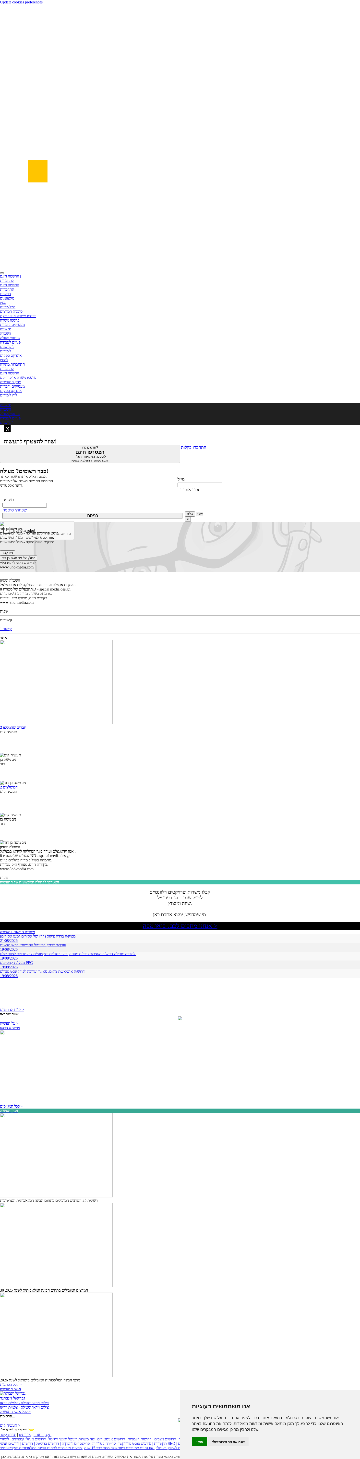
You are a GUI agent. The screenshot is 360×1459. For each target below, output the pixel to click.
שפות (4, 611)
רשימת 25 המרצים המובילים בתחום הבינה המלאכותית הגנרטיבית (49, 1200)
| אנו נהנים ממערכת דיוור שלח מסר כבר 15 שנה (119, 1448)
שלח (190, 514)
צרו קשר (7, 553)
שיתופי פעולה (10, 338)
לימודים (5, 351)
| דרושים (28, 1443)
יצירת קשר (8, 1435)
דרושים (5, 294)
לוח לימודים (8, 395)
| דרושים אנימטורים (112, 1439)
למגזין (4, 360)
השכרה (5, 333)
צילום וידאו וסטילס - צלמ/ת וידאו (24, 1403)
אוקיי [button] (199, 1442)
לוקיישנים (7, 347)
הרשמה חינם (9, 285)
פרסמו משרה (9, 320)
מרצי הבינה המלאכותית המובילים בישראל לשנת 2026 (40, 1380)
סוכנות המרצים (11, 311)
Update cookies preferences (21, 2)
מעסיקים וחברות (12, 325)
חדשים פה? (90, 454)
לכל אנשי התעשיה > (15, 1412)
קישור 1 (6, 629)
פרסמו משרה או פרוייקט (18, 316)
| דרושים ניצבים (166, 1439)
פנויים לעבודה (10, 342)
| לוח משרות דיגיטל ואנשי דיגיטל (72, 1439)
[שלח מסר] (180, 1019)
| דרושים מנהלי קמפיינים (30, 1439)
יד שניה (5, 329)
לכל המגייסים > (11, 1106)
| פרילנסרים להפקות (76, 1443)
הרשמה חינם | (11, 276)
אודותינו (25, 1435)
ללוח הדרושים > (12, 1009)
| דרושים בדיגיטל (48, 1443)
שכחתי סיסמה (14, 510)
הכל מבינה (7, 307)
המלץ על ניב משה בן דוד (18, 558)
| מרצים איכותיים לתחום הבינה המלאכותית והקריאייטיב (41, 1448)
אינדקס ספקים (11, 355)
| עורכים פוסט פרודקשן (136, 1443)
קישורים (6, 620)
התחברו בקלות (193, 447)
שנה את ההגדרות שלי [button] (228, 1442)
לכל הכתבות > (11, 1384)
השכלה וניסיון (10, 580)
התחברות (7, 280)
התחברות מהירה (12, 364)
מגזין (3, 303)
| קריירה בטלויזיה (105, 1443)
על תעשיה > (9, 1023)
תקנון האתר (42, 1435)
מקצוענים (7, 298)
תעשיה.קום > (10, 1425)
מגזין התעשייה (10, 382)
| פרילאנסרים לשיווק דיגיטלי (177, 1448)
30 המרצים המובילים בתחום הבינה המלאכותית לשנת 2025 (44, 1290)
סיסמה (8, 499)
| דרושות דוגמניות (140, 1439)
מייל (181, 479)
